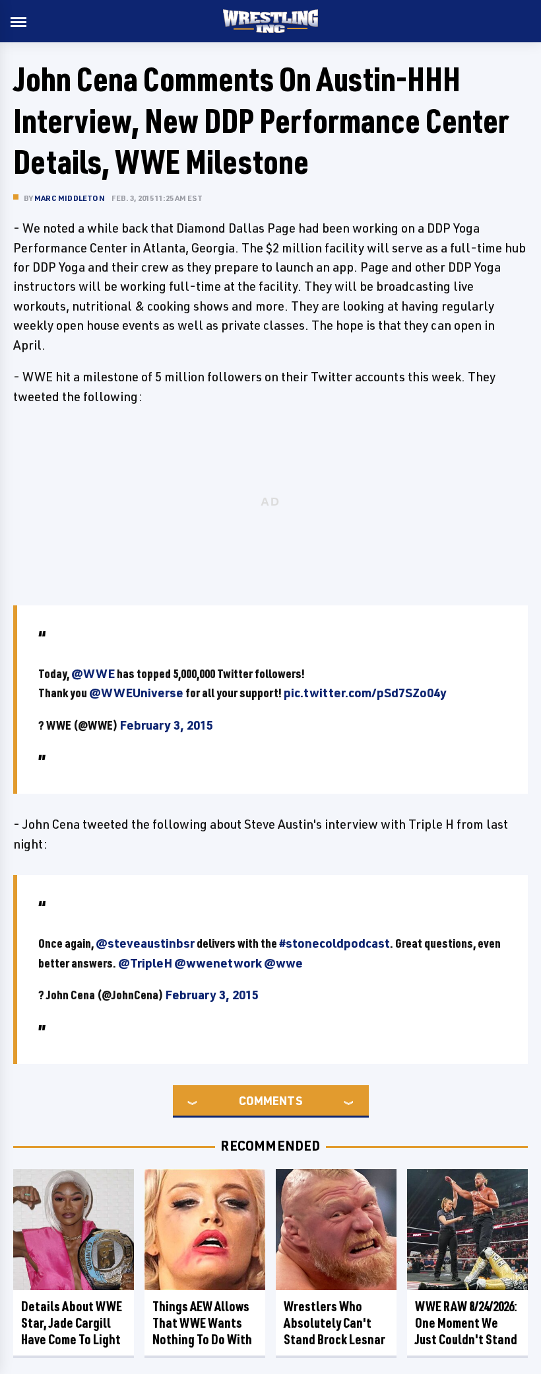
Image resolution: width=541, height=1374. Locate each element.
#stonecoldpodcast (334, 943)
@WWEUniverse (136, 693)
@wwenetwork (218, 963)
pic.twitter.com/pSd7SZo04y (365, 693)
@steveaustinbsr (145, 943)
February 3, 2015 (166, 725)
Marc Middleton (69, 198)
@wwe (283, 963)
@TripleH (145, 963)
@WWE (93, 673)
